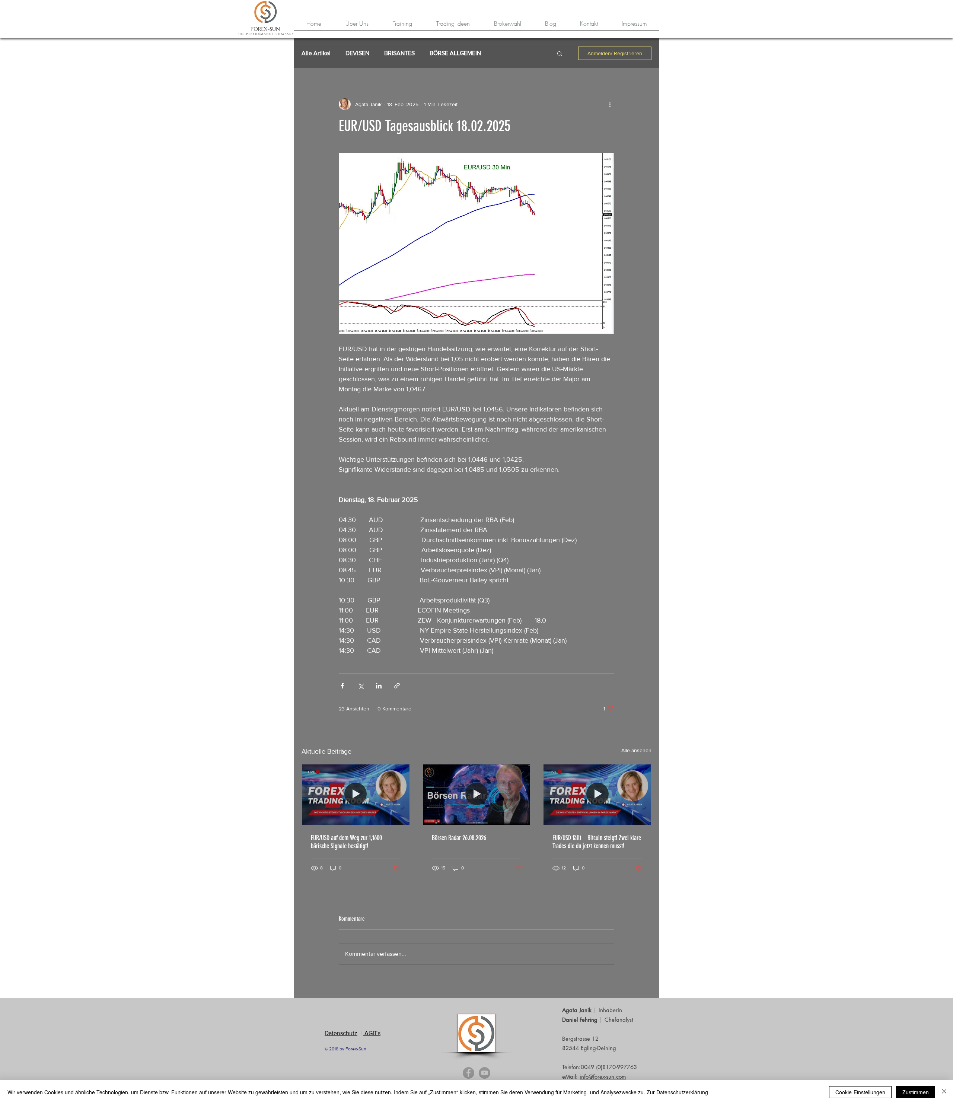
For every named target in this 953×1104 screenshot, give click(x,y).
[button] (559, 53)
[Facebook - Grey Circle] (468, 1073)
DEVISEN (357, 53)
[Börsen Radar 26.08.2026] (476, 794)
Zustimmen (915, 1092)
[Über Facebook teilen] (342, 685)
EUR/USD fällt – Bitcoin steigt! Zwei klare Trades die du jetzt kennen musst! (596, 842)
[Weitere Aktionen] (609, 104)
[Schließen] (944, 1092)
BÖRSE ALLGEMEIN (455, 53)
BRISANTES (399, 53)
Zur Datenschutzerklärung (677, 1092)
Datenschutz (341, 1033)
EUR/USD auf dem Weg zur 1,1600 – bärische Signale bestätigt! (349, 842)
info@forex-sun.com (603, 1076)
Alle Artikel (316, 53)
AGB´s (371, 1033)
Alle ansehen (636, 750)
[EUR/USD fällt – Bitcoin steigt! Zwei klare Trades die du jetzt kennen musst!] (597, 794)
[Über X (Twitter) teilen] (360, 685)
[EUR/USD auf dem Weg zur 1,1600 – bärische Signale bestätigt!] (355, 794)
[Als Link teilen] (397, 685)
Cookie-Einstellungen (860, 1092)
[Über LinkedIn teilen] (378, 685)
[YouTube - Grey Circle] (484, 1073)
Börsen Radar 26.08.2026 (459, 838)
